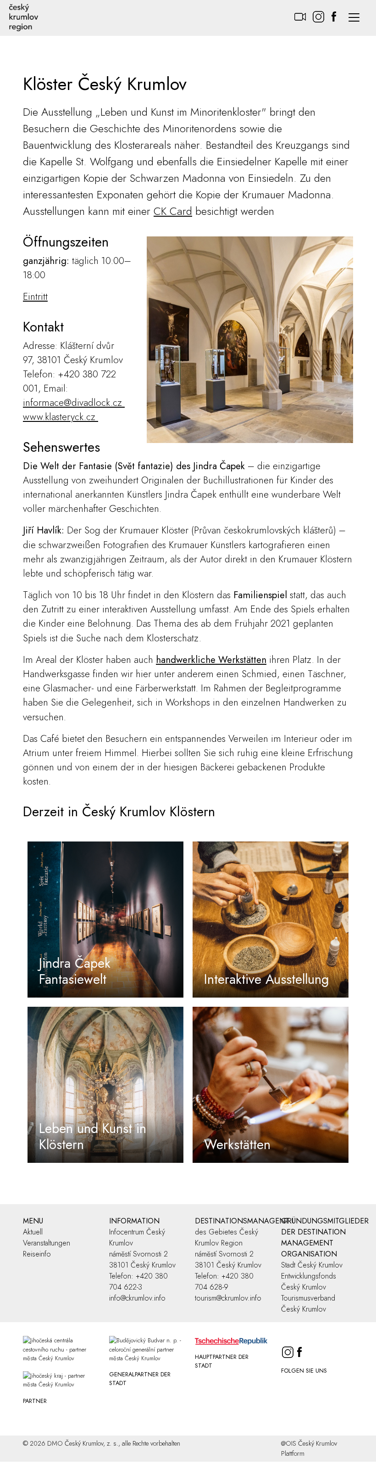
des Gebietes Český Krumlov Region (226, 1237)
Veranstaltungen (46, 1243)
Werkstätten (237, 1144)
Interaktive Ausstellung (266, 979)
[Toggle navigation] (354, 17)
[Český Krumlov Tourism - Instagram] (318, 12)
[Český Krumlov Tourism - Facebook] (334, 12)
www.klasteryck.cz (60, 417)
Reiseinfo (37, 1254)
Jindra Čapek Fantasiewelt (75, 971)
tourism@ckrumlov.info (228, 1298)
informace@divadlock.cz (74, 402)
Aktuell (33, 1232)
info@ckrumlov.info (137, 1298)
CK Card (173, 211)
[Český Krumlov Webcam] (300, 12)
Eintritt (35, 296)
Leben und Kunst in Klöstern (92, 1136)
